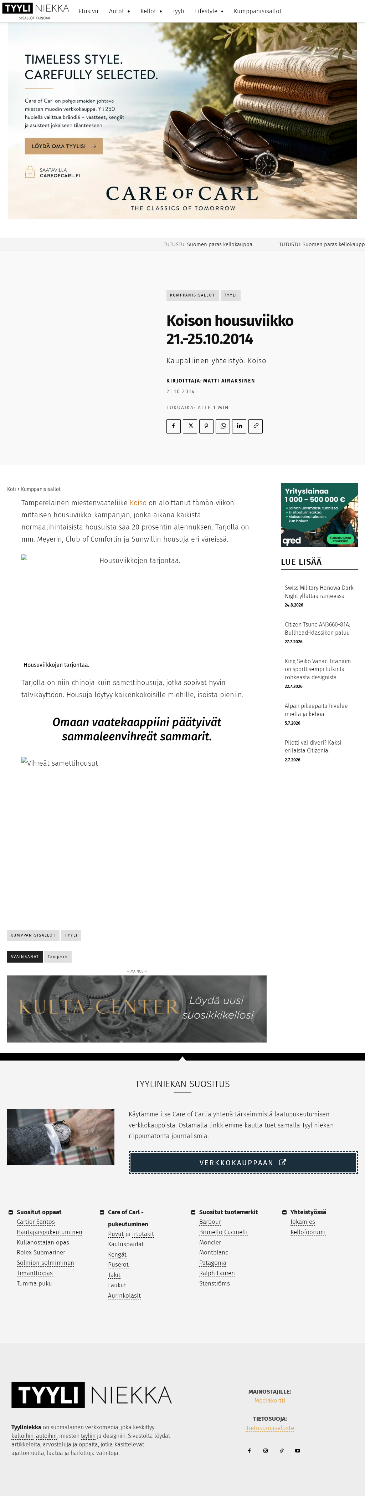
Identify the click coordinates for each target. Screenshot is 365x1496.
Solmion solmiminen (45, 1263)
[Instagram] (265, 1451)
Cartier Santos (36, 1222)
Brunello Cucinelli (223, 1232)
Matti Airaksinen (229, 381)
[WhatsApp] (223, 426)
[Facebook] (173, 426)
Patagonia (212, 1263)
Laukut (117, 1285)
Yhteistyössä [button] (308, 1212)
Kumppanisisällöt (192, 295)
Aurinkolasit (124, 1295)
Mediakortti (270, 1400)
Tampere (58, 956)
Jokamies (303, 1222)
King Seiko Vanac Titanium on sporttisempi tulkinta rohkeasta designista (318, 669)
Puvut (116, 1234)
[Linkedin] (239, 426)
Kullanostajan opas (43, 1242)
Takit (114, 1275)
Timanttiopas (35, 1273)
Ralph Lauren (217, 1273)
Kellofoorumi (308, 1232)
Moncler (210, 1242)
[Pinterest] (206, 426)
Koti (11, 489)
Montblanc (213, 1252)
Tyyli (230, 295)
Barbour (210, 1222)
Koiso (138, 502)
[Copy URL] (255, 426)
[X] (190, 426)
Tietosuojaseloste (270, 1428)
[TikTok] (281, 1451)
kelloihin (22, 1435)
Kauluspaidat (126, 1244)
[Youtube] (297, 1451)
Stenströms (214, 1283)
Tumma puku (34, 1283)
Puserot (118, 1264)
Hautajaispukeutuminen (49, 1232)
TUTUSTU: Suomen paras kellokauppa (191, 244)
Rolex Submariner (41, 1252)
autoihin (46, 1435)
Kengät (117, 1254)
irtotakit (143, 1234)
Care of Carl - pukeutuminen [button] (128, 1218)
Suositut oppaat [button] (39, 1212)
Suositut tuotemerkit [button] (228, 1212)
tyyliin (88, 1435)
